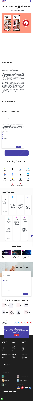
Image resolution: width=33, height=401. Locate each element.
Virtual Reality (24, 358)
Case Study (3, 349)
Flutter (13, 347)
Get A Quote (16, 334)
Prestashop (3, 358)
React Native (13, 348)
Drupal (23, 348)
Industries (3, 348)
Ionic (12, 350)
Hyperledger (13, 357)
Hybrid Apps (13, 346)
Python (23, 346)
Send (18, 146)
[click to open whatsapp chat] (2, 398)
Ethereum (13, 356)
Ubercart (3, 357)
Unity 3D (23, 356)
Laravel (23, 349)
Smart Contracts (14, 358)
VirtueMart (3, 360)
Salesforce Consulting (4, 367)
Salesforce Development (5, 366)
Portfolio (3, 346)
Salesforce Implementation (5, 368)
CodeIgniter (23, 350)
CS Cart (3, 359)
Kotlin (12, 349)
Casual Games (24, 359)
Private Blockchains (14, 359)
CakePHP (23, 351)
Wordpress (23, 347)
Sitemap (3, 347)
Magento (3, 356)
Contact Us (3, 350)
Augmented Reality (24, 357)
